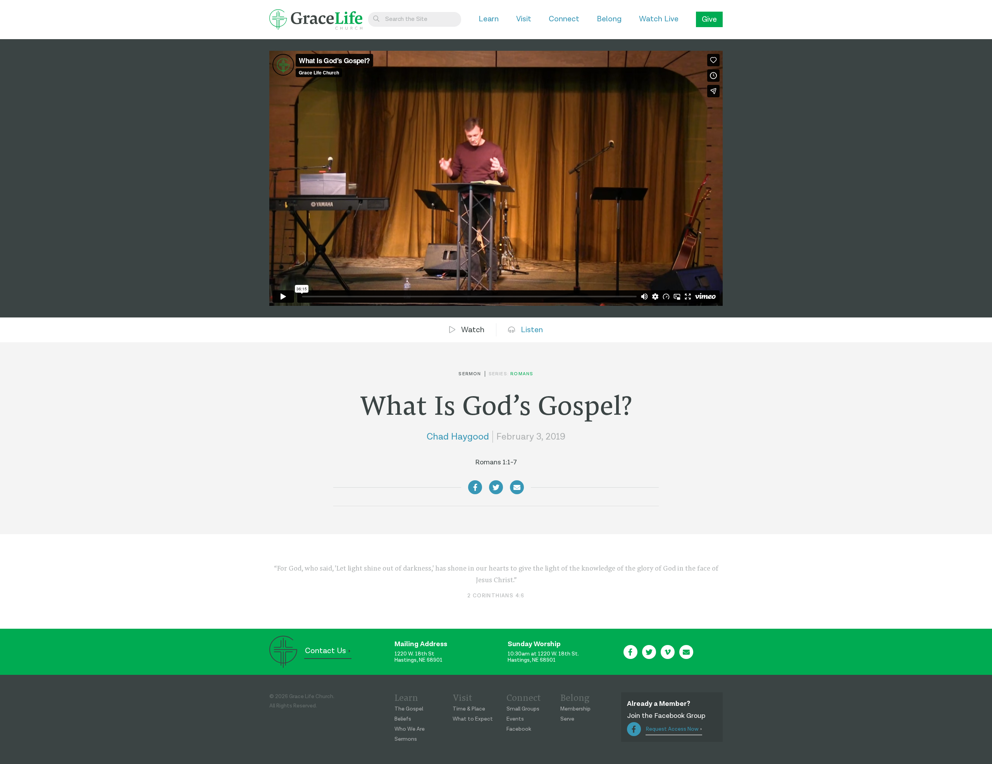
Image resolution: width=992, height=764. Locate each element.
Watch (472, 330)
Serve (567, 719)
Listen (532, 330)
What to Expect (473, 719)
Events (515, 719)
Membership (575, 708)
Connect (564, 19)
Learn (489, 19)
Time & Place (469, 708)
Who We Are (409, 729)
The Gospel (408, 708)
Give (709, 19)
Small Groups (522, 708)
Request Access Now (672, 729)
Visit (523, 19)
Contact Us (325, 651)
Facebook (518, 729)
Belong (609, 19)
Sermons (405, 739)
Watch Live (659, 19)
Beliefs (402, 719)
